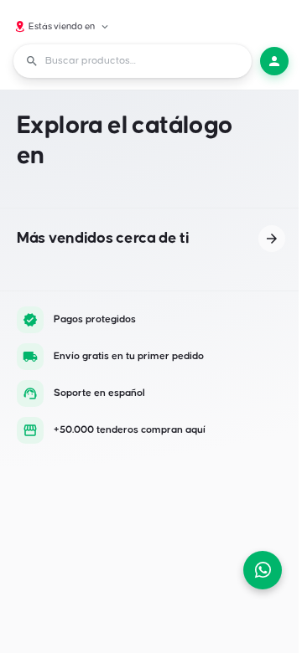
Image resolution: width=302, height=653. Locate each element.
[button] (62, 26)
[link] (271, 238)
